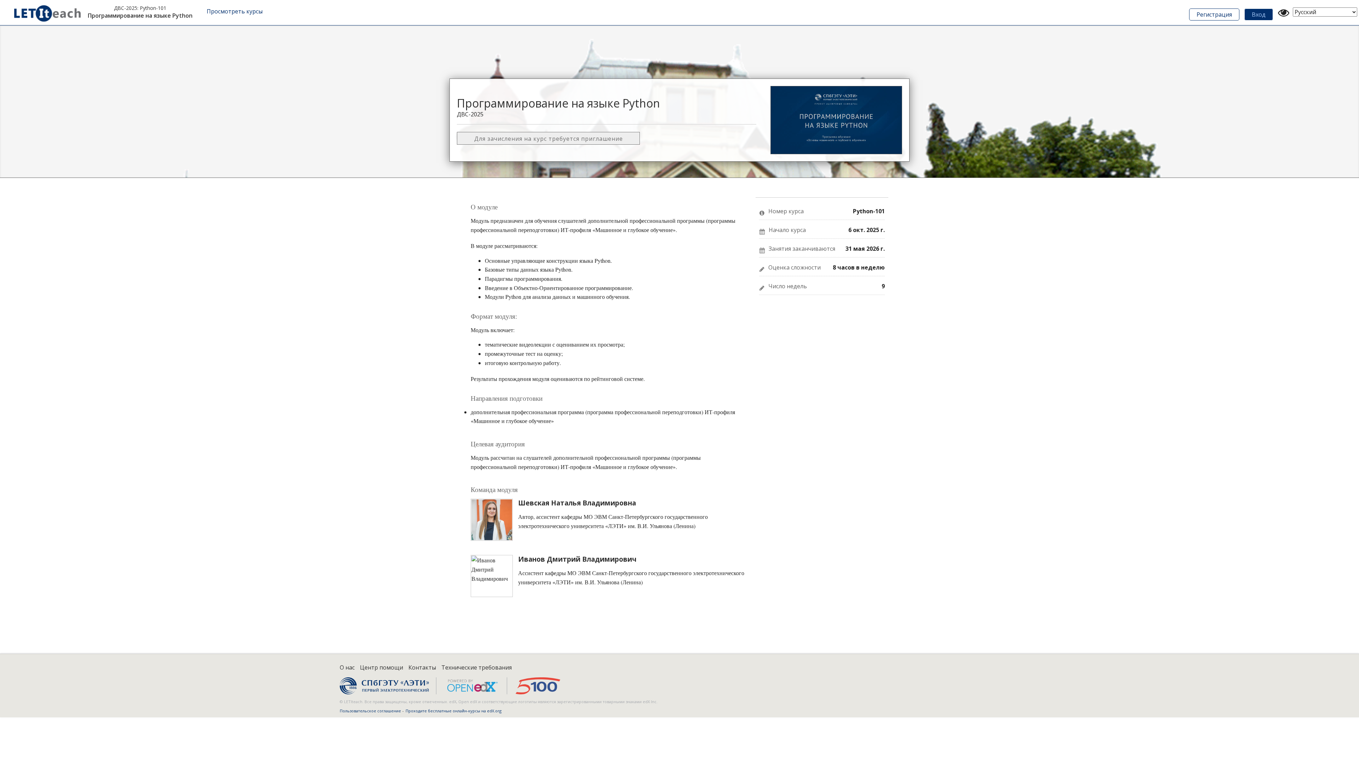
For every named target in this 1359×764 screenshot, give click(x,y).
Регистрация (1214, 14)
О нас (347, 667)
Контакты (422, 667)
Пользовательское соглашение (370, 710)
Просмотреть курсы (235, 11)
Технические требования (476, 667)
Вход (1259, 14)
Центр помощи (381, 667)
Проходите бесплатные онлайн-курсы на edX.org (453, 710)
